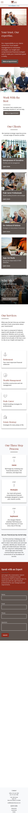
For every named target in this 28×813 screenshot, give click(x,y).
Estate (14, 812)
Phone (3, 613)
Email (3, 604)
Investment (14, 810)
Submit (5, 635)
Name (3, 594)
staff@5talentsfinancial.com (14, 803)
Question (4, 622)
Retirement (14, 808)
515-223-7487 (15, 793)
